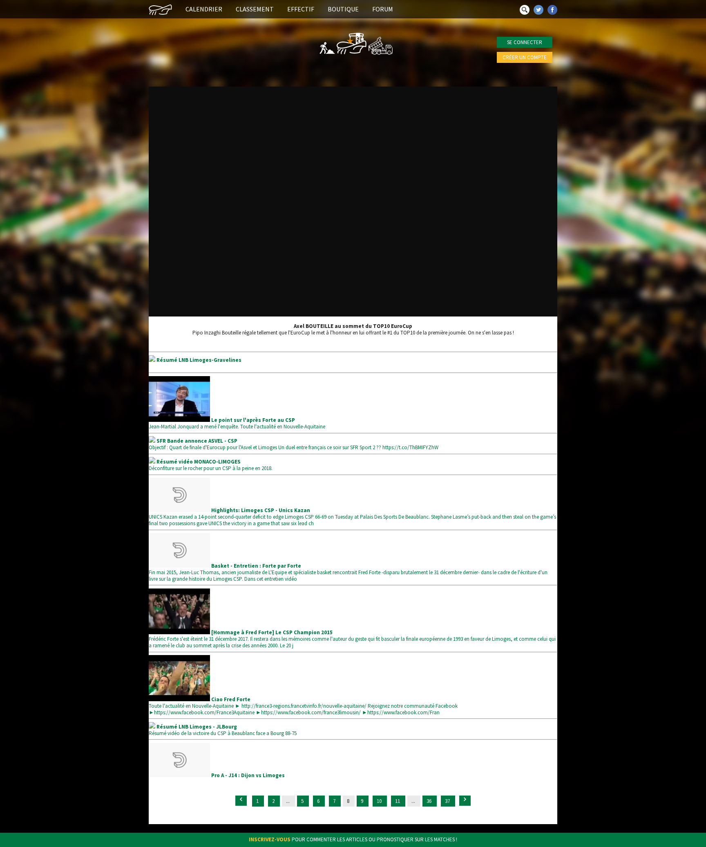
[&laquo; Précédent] (241, 801)
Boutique (343, 9)
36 (430, 801)
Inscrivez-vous (269, 839)
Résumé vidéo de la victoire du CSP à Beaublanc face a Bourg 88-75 (223, 730)
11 (398, 801)
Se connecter (524, 42)
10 (380, 801)
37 (448, 801)
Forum (382, 9)
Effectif (300, 9)
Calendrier (203, 9)
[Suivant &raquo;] (465, 801)
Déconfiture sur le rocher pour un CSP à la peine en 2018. (211, 465)
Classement (255, 9)
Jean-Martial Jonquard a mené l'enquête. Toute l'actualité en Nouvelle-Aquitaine (237, 423)
